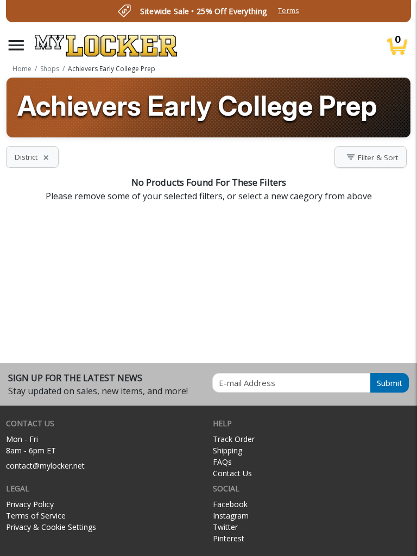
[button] (16, 45)
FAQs (222, 462)
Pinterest (228, 538)
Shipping (227, 450)
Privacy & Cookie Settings (51, 527)
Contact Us (232, 473)
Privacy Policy (30, 504)
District (32, 157)
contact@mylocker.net (45, 465)
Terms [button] (288, 10)
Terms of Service (36, 515)
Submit (389, 382)
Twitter (225, 527)
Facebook (230, 504)
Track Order (234, 439)
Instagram (231, 515)
